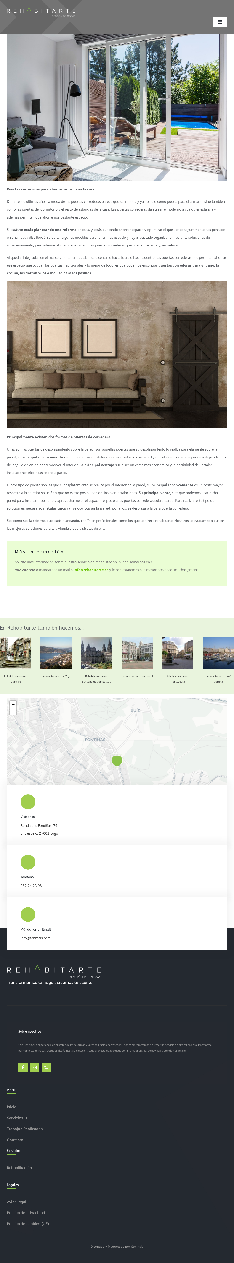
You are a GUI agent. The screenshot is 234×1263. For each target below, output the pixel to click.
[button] (117, 761)
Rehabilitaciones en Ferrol (137, 676)
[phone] (46, 1067)
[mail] (34, 1067)
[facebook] (23, 1067)
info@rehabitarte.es (91, 569)
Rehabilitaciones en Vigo (56, 676)
